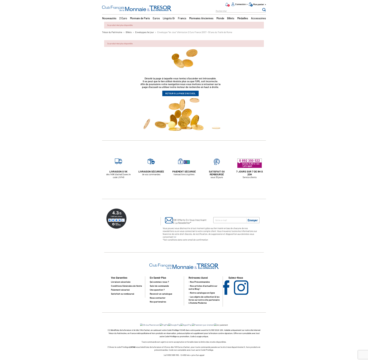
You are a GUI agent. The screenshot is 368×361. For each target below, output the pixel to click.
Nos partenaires (158, 301)
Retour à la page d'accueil (180, 93)
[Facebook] (226, 293)
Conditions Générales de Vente (126, 286)
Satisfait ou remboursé (122, 293)
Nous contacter (157, 297)
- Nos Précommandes (199, 282)
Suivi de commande (159, 286)
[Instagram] (241, 293)
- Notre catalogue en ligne (202, 292)
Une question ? (157, 289)
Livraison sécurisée (121, 282)
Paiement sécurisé (120, 289)
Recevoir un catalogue (161, 293)
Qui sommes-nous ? (159, 282)
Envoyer (253, 220)
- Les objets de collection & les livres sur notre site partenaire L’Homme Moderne (204, 299)
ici (175, 237)
